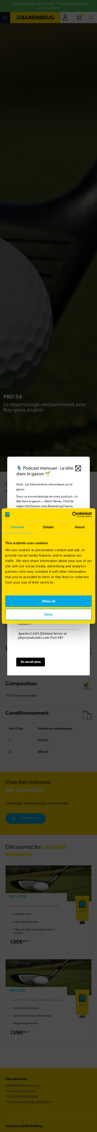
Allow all (48, 601)
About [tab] (80, 527)
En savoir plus (31, 662)
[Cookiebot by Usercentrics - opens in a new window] (72, 514)
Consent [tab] (17, 527)
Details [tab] (48, 527)
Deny (48, 614)
